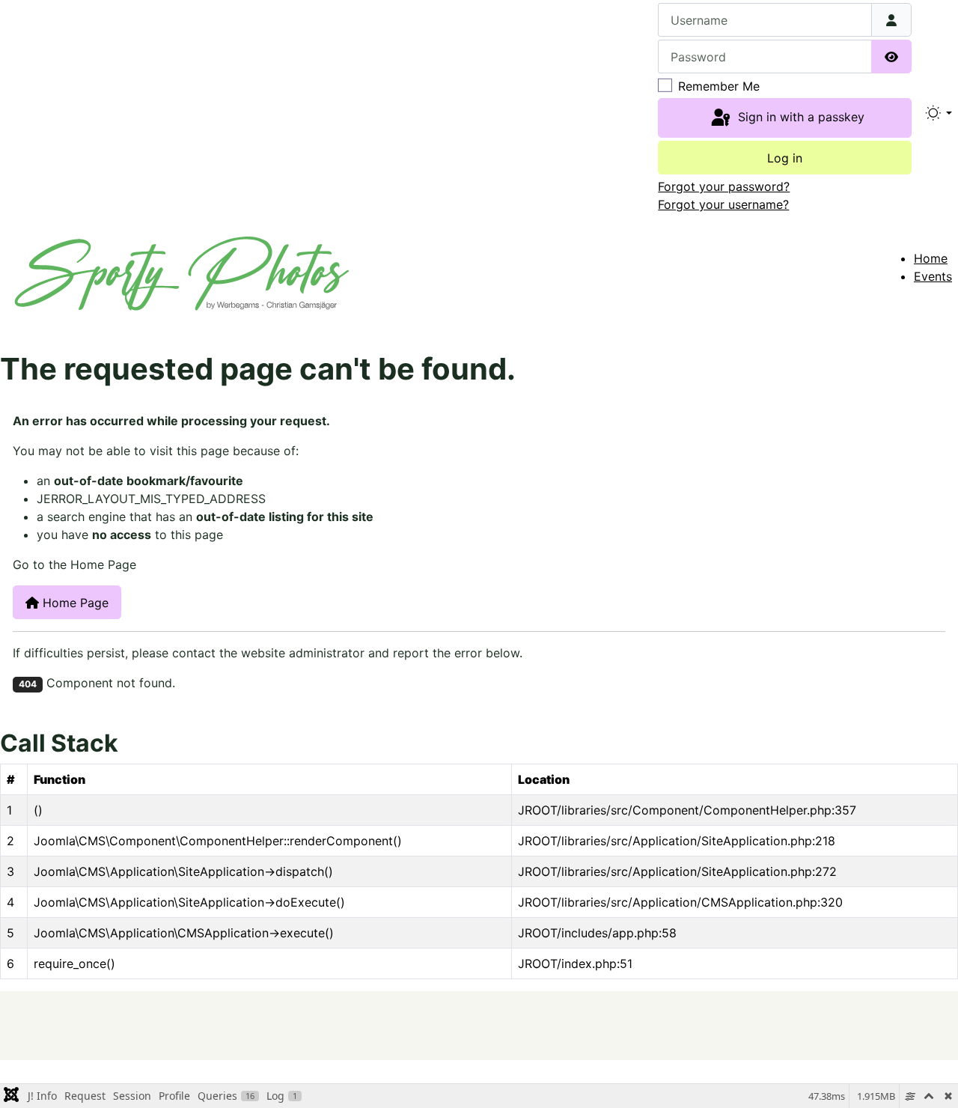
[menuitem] (931, 258)
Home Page (74, 602)
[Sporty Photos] (182, 271)
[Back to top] (917, 1025)
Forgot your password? (724, 186)
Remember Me (719, 86)
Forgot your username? (723, 204)
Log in (784, 157)
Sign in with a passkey (799, 116)
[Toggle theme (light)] (938, 113)
